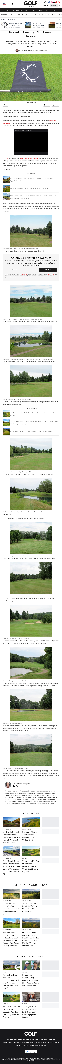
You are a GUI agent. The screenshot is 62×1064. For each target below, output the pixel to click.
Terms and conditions (48, 1040)
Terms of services (24, 274)
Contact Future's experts (22, 1040)
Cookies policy (35, 1042)
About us (10, 1040)
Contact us (36, 1040)
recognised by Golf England (29, 158)
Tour (40, 10)
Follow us (48, 105)
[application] (31, 142)
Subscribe (53, 5)
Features (44, 50)
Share (6, 105)
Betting (33, 10)
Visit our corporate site (51, 1058)
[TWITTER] (14, 786)
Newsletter (56, 105)
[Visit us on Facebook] (49, 2)
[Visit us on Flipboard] (59, 2)
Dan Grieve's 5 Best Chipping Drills (20, 14)
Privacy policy (7, 1042)
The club (5, 158)
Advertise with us (53, 1042)
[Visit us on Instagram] (52, 2)
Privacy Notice (51, 274)
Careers (43, 1042)
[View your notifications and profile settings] (12, 4)
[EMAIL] (17, 786)
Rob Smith (24, 50)
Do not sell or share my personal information (31, 1045)
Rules (47, 10)
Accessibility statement (21, 1042)
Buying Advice (17, 10)
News (8, 10)
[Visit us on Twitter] (54, 2)
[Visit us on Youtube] (56, 2)
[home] (4, 10)
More (54, 10)
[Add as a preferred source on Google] (31, 1051)
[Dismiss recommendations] (60, 20)
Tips (26, 10)
